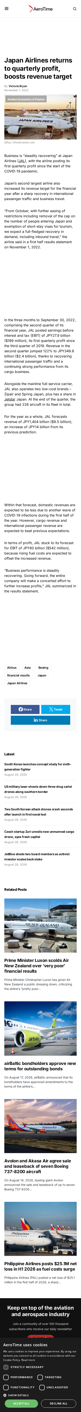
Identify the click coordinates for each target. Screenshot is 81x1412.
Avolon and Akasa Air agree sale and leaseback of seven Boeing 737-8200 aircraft (37, 1166)
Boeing (43, 667)
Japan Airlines (17, 683)
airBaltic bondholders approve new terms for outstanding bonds (40, 1066)
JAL (22, 161)
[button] (6, 8)
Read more (28, 1360)
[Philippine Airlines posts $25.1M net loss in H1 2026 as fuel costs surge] (40, 1229)
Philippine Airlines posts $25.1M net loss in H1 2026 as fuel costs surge (40, 1266)
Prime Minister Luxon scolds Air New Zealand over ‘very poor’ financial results (36, 966)
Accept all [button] (21, 1403)
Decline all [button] (58, 1403)
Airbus (12, 667)
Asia (27, 667)
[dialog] (40, 1375)
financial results (18, 675)
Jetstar (9, 399)
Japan (42, 675)
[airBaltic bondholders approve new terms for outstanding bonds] (40, 1028)
